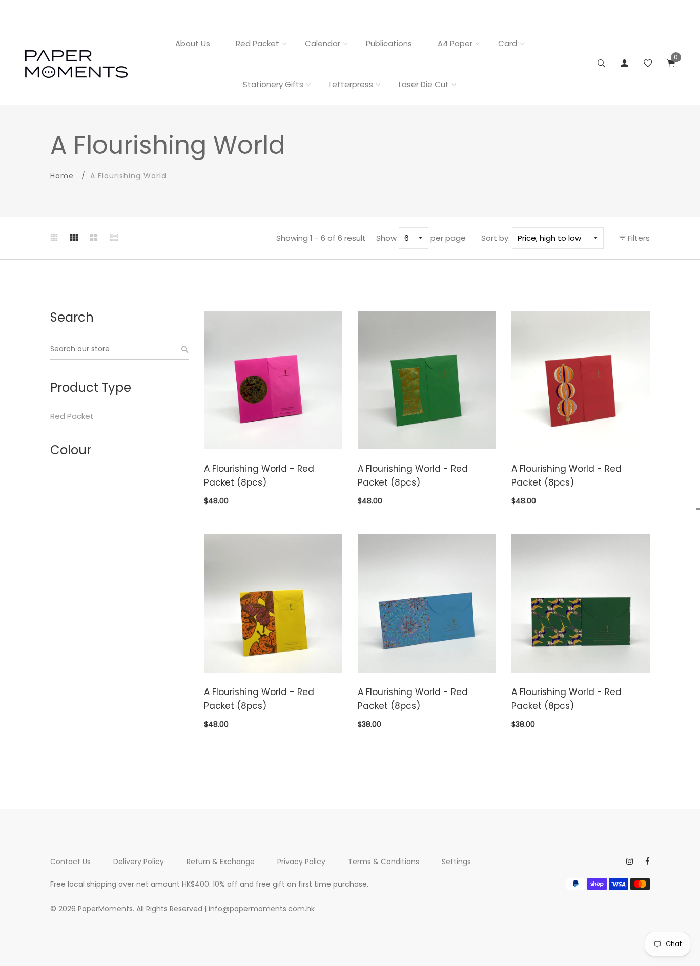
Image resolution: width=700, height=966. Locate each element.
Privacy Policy (301, 861)
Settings (456, 861)
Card (507, 43)
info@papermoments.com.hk (262, 909)
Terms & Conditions (383, 861)
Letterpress (351, 84)
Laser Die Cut (424, 84)
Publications (389, 43)
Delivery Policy (138, 861)
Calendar (322, 43)
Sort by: (495, 238)
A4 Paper (455, 43)
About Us (192, 43)
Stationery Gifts (273, 84)
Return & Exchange (221, 861)
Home (62, 176)
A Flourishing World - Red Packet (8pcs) (259, 476)
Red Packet (257, 43)
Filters (638, 238)
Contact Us (70, 861)
